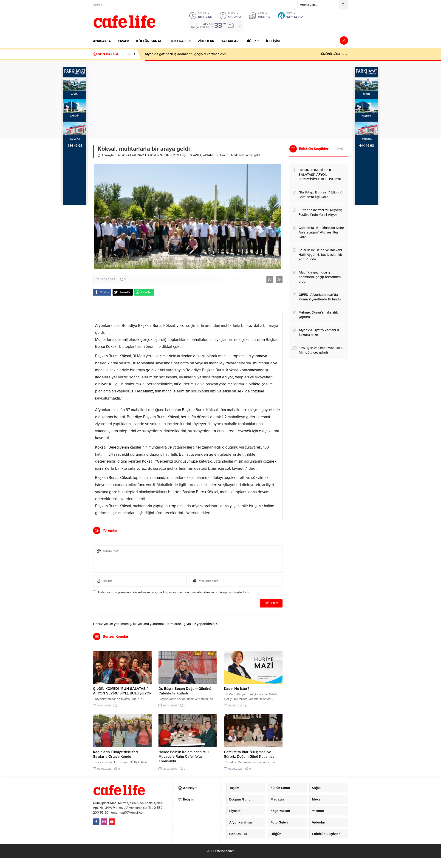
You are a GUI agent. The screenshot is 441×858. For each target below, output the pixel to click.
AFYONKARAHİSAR (131, 155)
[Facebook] (96, 821)
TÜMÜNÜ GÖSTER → (333, 54)
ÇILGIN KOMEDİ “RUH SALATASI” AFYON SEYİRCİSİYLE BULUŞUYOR (122, 691)
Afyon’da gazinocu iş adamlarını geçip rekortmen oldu (186, 54)
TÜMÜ (339, 148)
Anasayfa (108, 155)
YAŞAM (208, 155)
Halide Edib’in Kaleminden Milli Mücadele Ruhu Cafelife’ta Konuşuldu (183, 756)
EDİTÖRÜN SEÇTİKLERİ (160, 155)
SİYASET (195, 155)
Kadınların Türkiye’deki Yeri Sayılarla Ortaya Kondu (115, 754)
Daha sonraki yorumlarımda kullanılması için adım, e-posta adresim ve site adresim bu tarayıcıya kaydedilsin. (174, 592)
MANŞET (183, 155)
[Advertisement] (74, 286)
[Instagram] (104, 821)
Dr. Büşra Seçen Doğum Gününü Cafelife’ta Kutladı (184, 691)
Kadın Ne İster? (236, 688)
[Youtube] (112, 821)
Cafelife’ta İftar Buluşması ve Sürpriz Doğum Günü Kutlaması (249, 754)
